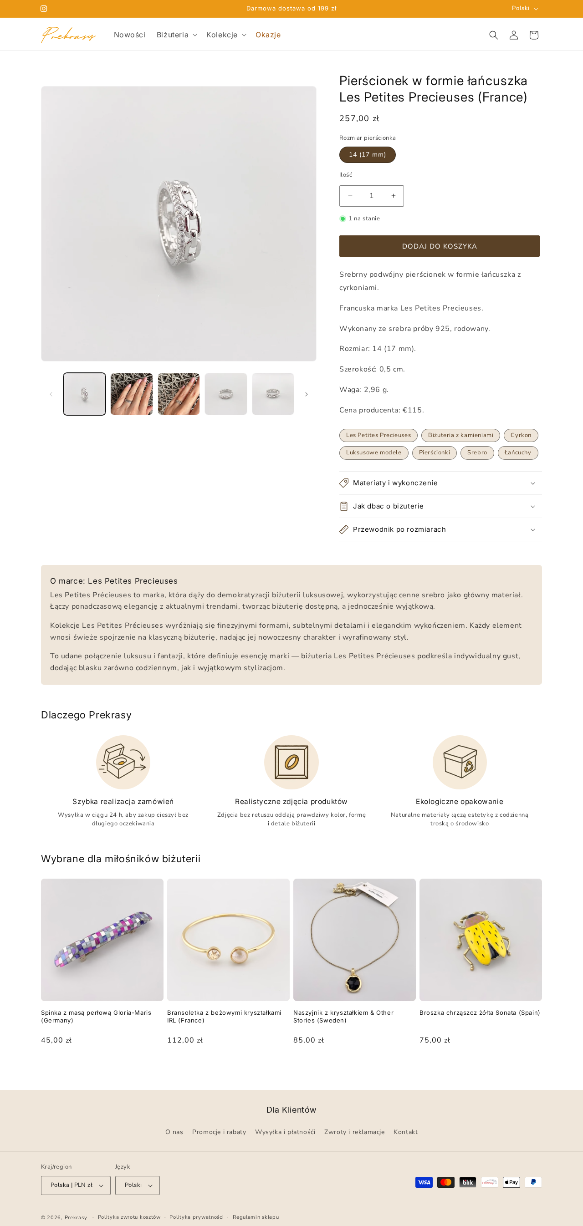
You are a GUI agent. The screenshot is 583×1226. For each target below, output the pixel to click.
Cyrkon (521, 435)
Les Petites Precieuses (378, 435)
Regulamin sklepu (256, 1217)
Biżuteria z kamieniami (460, 435)
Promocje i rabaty (219, 1132)
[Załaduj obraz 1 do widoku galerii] (84, 394)
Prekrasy (76, 1217)
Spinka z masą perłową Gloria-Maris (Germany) (96, 1016)
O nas (174, 1132)
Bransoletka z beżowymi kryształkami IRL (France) (224, 1016)
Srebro (477, 452)
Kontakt (406, 1132)
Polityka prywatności (196, 1217)
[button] (176, 35)
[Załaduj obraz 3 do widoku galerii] (179, 394)
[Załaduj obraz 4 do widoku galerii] (226, 394)
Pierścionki (434, 452)
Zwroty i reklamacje (354, 1132)
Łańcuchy (518, 452)
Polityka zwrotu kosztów (129, 1217)
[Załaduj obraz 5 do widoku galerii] (273, 394)
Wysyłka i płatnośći (285, 1132)
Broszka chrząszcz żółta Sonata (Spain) (480, 1012)
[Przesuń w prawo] (307, 394)
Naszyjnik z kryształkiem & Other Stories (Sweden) (343, 1016)
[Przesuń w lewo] (51, 394)
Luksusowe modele (374, 452)
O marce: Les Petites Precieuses (114, 580)
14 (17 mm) (367, 154)
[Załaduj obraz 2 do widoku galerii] (131, 394)
